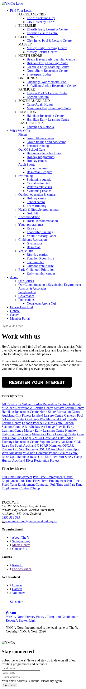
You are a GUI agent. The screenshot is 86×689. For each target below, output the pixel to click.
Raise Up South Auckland (19, 445)
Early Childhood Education (36, 269)
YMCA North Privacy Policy (25, 616)
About (14, 277)
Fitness (23, 134)
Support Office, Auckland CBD (60, 441)
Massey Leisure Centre (69, 408)
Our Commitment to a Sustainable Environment (49, 284)
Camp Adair (21, 426)
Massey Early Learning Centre (44, 430)
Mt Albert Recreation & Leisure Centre (27, 408)
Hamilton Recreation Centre (20, 411)
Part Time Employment (48, 477)
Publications (26, 299)
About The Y (20, 537)
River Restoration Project (42, 460)
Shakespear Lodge (42, 426)
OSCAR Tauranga (25, 449)
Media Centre (21, 545)
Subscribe (16, 601)
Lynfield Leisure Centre (47, 415)
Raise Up (18, 565)
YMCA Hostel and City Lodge (52, 438)
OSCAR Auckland (51, 449)
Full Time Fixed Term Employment (42, 480)
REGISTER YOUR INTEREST (37, 382)
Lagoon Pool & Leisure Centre (42, 423)
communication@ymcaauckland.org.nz (31, 521)
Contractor (42, 484)
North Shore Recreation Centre (59, 411)
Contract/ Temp (29, 488)
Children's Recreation (32, 239)
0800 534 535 (11, 517)
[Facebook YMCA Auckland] (7, 613)
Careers (15, 314)
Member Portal (20, 318)
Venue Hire (25, 251)
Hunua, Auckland (13, 460)
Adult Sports (26, 164)
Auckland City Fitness (16, 415)
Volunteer (18, 593)
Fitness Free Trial (21, 307)
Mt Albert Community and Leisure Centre (50, 453)
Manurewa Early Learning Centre (54, 434)
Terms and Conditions (61, 616)
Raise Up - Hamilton (15, 456)
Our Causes (26, 281)
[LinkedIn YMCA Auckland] (10, 613)
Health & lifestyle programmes (38, 209)
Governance (26, 296)
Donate (15, 311)
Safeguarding (27, 292)
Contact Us (19, 548)
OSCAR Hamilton (49, 445)
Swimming (25, 176)
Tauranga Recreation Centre (20, 441)
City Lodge (24, 438)
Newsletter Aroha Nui (41, 303)
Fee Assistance (22, 569)
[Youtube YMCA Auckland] (14, 613)
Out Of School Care (31, 149)
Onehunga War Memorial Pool (45, 419)
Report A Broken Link (20, 620)
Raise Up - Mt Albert (44, 456)
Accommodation (29, 217)
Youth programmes (30, 224)
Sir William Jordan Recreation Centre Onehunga (49, 404)
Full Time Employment (17, 477)
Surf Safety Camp (70, 456)
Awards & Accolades (32, 288)
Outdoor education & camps (37, 194)
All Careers (9, 404)
